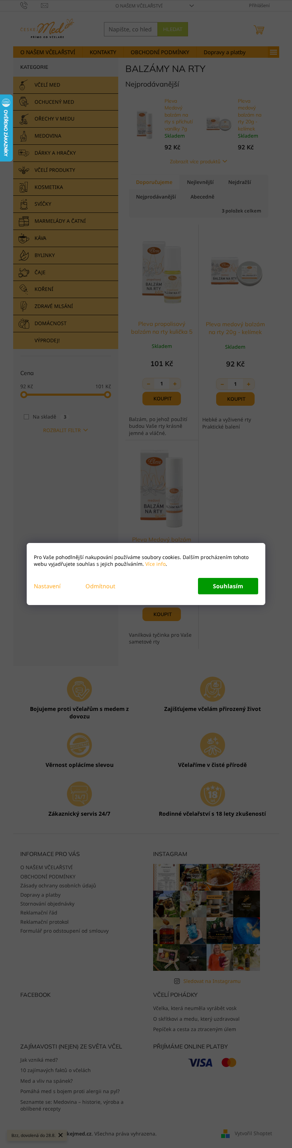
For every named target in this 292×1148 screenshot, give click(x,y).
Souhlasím (228, 586)
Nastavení (47, 586)
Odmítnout (100, 586)
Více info (155, 563)
